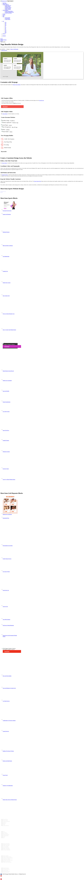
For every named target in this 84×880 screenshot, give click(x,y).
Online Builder (5, 113)
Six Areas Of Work (6, 571)
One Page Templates (6, 849)
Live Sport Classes (6, 411)
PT (5, 29)
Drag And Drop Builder (7, 675)
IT (5, 26)
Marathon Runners (6, 232)
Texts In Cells (5, 606)
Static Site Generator (6, 860)
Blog (3, 15)
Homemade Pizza (6, 518)
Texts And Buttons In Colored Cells (9, 688)
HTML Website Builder (9, 11)
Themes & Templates (6, 840)
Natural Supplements (6, 401)
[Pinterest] (1, 879)
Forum (4, 836)
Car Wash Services (6, 701)
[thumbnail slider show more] (1, 192)
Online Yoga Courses (6, 282)
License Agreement (6, 821)
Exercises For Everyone (7, 210)
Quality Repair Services (7, 558)
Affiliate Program (6, 834)
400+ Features (5, 3)
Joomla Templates (8, 8)
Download (4, 2)
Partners (4, 823)
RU (5, 31)
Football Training (6, 440)
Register (4, 35)
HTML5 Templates (6, 848)
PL (5, 28)
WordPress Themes (8, 7)
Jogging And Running (7, 214)
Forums (4, 14)
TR (5, 30)
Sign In (4, 33)
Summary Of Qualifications (8, 785)
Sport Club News (6, 430)
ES (5, 27)
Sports (11, 49)
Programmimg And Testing (8, 545)
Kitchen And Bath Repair (7, 760)
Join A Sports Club (6, 295)
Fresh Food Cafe (6, 590)
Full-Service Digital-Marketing (8, 625)
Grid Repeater (15, 49)
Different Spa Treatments (7, 514)
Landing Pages (5, 870)
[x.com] (1, 877)
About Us (4, 822)
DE (5, 23)
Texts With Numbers (6, 619)
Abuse (4, 824)
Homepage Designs (6, 871)
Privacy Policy (5, 820)
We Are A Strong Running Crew (9, 313)
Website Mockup (6, 872)
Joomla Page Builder (6, 858)
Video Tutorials (7, 17)
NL (5, 24)
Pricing (4, 13)
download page (41, 100)
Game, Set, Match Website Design (9, 479)
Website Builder (6, 855)
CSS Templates (5, 846)
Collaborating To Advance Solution (9, 720)
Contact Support (7, 19)
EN (5, 22)
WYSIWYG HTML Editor (8, 859)
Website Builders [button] (5, 10)
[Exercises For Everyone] (10, 209)
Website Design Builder (16, 84)
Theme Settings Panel (37, 181)
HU (5, 32)
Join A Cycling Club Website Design (9, 329)
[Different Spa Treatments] (10, 513)
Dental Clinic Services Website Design (10, 799)
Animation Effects (5, 174)
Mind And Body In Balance (8, 245)
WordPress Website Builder (9, 12)
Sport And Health (6, 391)
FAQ (4, 831)
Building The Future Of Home (8, 751)
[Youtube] (1, 876)
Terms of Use (5, 819)
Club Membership (6, 256)
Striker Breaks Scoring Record (8, 370)
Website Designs (7, 6)
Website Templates (8, 5)
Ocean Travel (5, 775)
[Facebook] (1, 874)
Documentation (7, 18)
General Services (6, 731)
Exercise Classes (6, 468)
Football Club (5, 271)
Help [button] (3, 16)
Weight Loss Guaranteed (7, 380)
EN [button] (3, 21)
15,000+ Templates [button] (6, 4)
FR (5, 25)
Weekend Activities (6, 451)
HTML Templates (8, 9)
